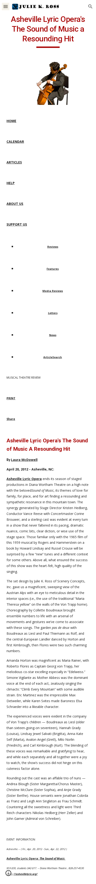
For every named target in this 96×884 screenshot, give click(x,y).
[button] (5, 6)
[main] (48, 31)
